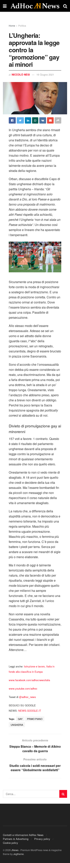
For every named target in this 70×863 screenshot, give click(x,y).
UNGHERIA (17, 724)
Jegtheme (18, 854)
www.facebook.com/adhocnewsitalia (29, 680)
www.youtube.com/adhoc (23, 688)
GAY (20, 718)
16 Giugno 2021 (45, 74)
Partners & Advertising (15, 839)
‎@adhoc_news (27, 697)
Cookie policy (10, 843)
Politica (22, 25)
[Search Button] (63, 794)
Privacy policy (42, 839)
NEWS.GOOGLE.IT (29, 710)
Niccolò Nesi (21, 74)
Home (12, 25)
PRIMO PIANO (34, 718)
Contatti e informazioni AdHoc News (23, 835)
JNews (14, 850)
